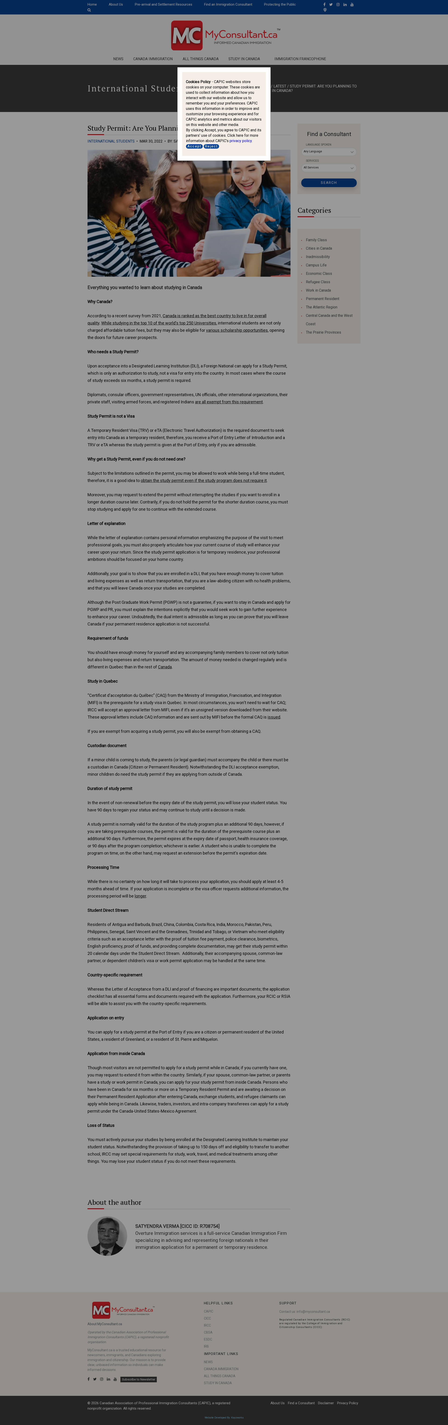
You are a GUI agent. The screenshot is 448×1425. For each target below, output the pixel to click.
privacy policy (241, 141)
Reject (211, 146)
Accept (194, 146)
